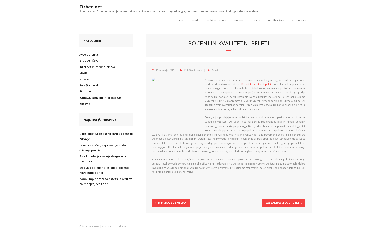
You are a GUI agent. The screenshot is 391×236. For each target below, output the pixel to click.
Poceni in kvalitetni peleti (256, 84)
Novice (84, 79)
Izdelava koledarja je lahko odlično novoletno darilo (104, 170)
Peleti (215, 70)
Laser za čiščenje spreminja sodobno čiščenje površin (105, 147)
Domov (180, 20)
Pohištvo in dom (216, 20)
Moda (195, 20)
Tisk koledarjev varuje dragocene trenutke (102, 158)
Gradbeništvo (276, 20)
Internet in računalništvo (97, 67)
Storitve (238, 20)
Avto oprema (300, 20)
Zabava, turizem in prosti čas (100, 98)
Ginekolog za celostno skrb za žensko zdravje (106, 136)
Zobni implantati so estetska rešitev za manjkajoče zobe (105, 181)
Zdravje (255, 20)
